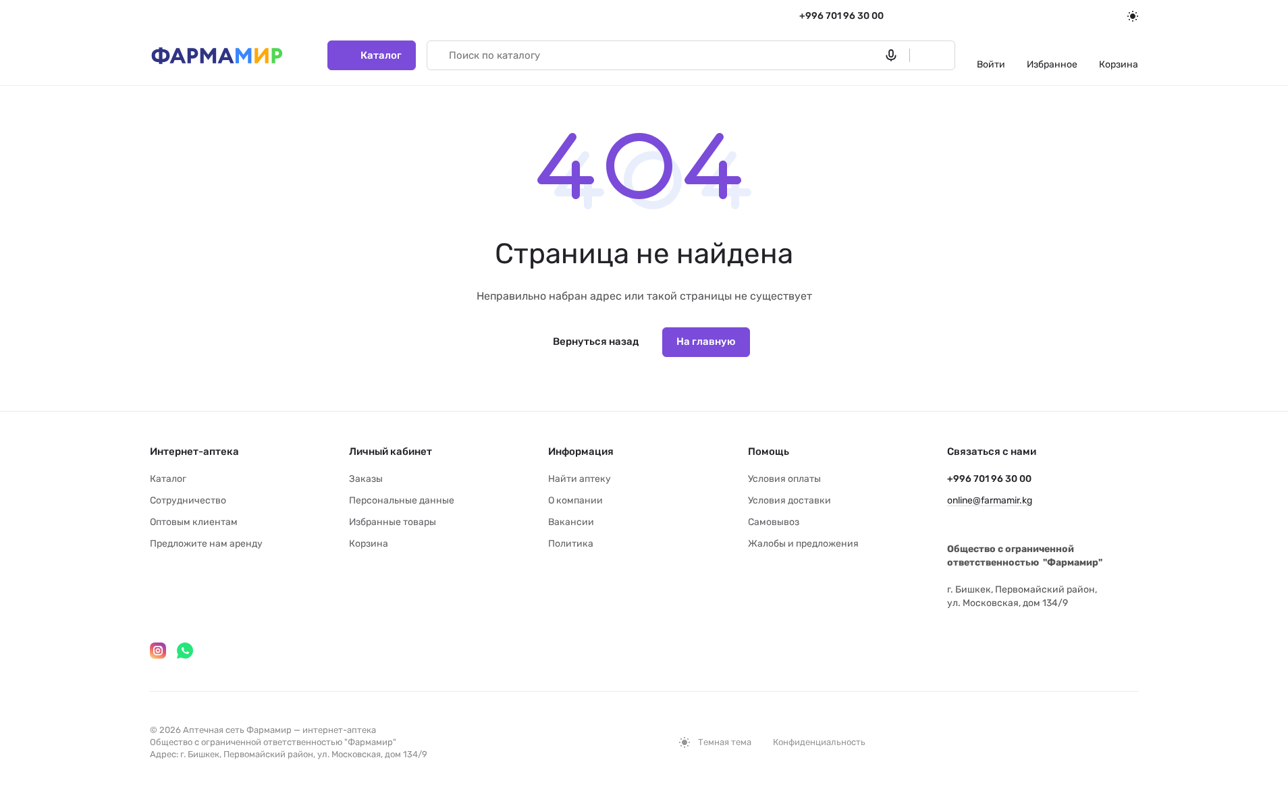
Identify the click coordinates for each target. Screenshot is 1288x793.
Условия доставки (789, 500)
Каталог (168, 479)
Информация (581, 451)
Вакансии (571, 522)
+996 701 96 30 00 (841, 16)
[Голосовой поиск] (894, 55)
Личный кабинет (390, 451)
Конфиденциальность (819, 742)
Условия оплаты (784, 479)
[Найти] (926, 55)
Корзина (368, 543)
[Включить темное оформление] (1132, 16)
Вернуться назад (596, 341)
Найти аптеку (579, 479)
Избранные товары (392, 522)
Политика (570, 543)
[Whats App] (185, 650)
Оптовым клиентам (194, 522)
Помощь (768, 451)
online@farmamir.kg (989, 500)
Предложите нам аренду (206, 543)
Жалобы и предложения (803, 543)
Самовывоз (773, 522)
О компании (575, 500)
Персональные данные (401, 500)
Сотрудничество (188, 500)
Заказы (366, 479)
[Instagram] (158, 650)
